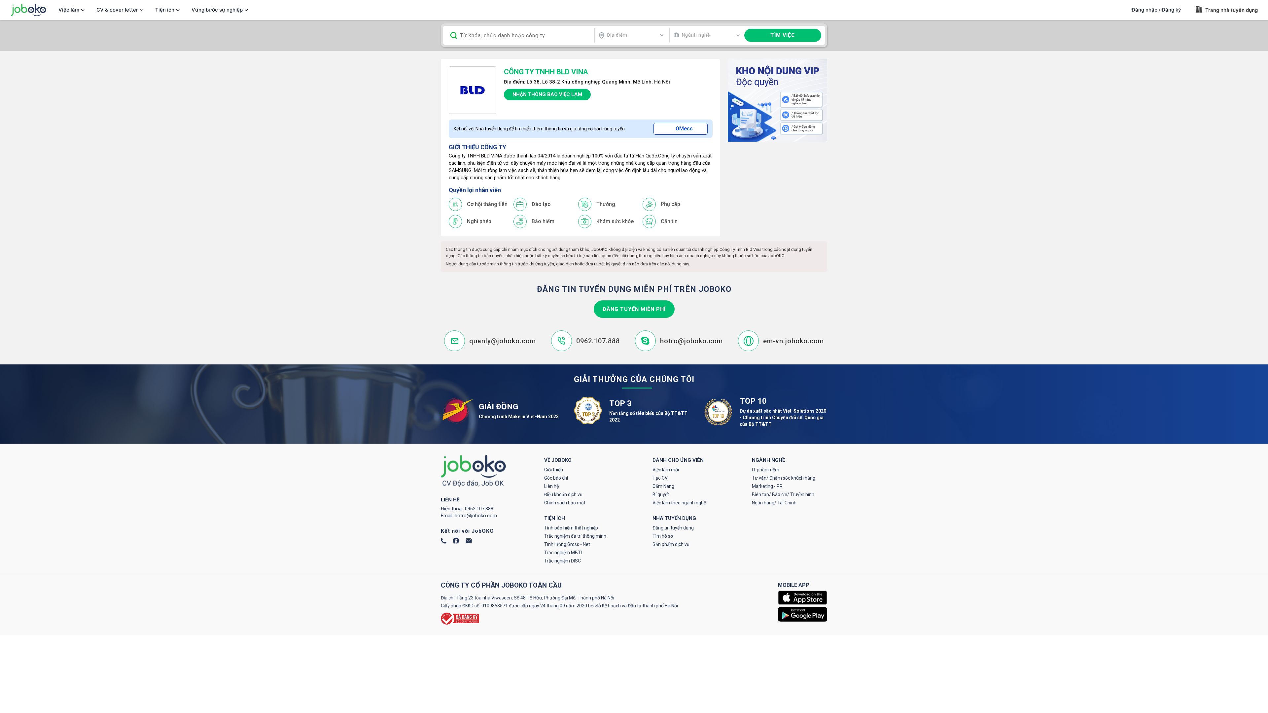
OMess (684, 128)
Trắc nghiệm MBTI (563, 552)
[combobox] (631, 35)
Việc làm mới (665, 469)
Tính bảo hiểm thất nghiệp (571, 527)
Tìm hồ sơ (662, 536)
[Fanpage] (456, 542)
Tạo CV (660, 478)
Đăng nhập (1144, 10)
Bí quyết (660, 494)
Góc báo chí (556, 478)
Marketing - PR (767, 486)
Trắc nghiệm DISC (562, 560)
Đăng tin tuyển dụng (673, 527)
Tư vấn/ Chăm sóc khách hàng (783, 478)
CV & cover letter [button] (117, 10)
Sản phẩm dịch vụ (670, 544)
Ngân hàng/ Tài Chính (774, 502)
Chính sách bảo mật (564, 502)
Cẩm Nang (663, 486)
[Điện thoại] (443, 542)
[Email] (469, 541)
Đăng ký (1171, 10)
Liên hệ (551, 486)
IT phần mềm (765, 469)
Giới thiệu (553, 469)
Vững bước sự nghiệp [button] (217, 10)
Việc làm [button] (68, 10)
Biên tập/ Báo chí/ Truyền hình (783, 494)
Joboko (28, 10)
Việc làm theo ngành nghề (679, 502)
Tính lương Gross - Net (567, 544)
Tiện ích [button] (164, 10)
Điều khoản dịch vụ (563, 494)
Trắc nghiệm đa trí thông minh (575, 536)
